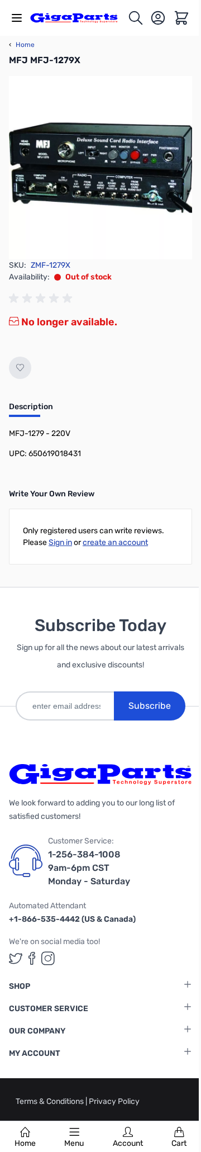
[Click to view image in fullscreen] (100, 167)
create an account (115, 542)
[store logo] (78, 18)
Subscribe (149, 705)
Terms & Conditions (50, 1101)
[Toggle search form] (135, 18)
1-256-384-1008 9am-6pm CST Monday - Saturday (89, 867)
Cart (178, 1143)
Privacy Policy (114, 1101)
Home (25, 1143)
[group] (42, 298)
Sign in (60, 542)
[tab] (31, 410)
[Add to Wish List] (20, 368)
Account (128, 1143)
